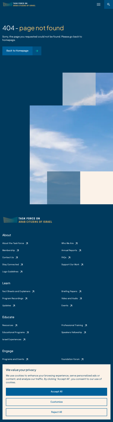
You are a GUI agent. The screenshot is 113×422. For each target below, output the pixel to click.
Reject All (56, 412)
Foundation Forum (70, 359)
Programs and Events (13, 359)
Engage (7, 351)
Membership (8, 250)
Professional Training (72, 325)
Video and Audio (70, 299)
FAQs (64, 258)
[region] (56, 392)
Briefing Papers (69, 291)
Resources (7, 325)
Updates (6, 306)
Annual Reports (69, 250)
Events (65, 306)
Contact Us (8, 258)
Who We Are (68, 243)
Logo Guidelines (10, 272)
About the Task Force (13, 243)
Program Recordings (12, 299)
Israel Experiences (11, 340)
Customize (56, 402)
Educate (8, 317)
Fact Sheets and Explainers (16, 291)
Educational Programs (13, 332)
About (6, 235)
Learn (6, 283)
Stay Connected (10, 265)
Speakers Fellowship (72, 332)
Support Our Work (70, 265)
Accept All (56, 391)
